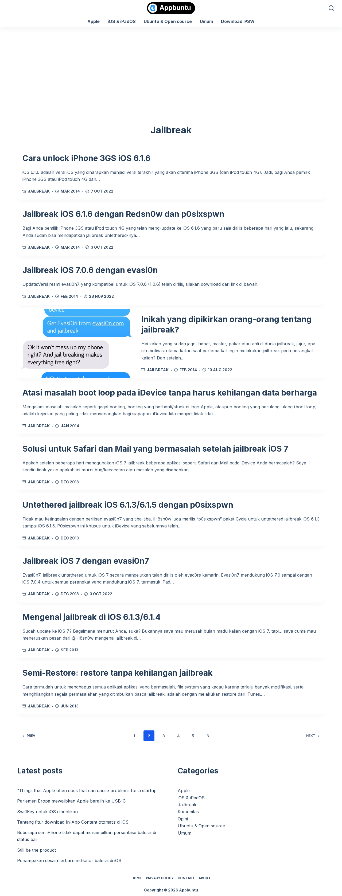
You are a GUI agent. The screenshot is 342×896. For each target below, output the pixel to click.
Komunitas (188, 811)
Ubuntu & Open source (168, 21)
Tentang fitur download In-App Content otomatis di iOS (73, 822)
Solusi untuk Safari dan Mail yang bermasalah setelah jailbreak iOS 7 (155, 448)
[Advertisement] (171, 66)
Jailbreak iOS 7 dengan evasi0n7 (85, 561)
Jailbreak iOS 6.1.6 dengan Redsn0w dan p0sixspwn (123, 214)
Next (310, 736)
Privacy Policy (160, 878)
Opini (183, 818)
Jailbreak (39, 191)
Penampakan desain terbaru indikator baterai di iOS (69, 860)
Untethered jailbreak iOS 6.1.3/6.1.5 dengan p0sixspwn (127, 505)
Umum (206, 21)
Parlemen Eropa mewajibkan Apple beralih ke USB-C (71, 801)
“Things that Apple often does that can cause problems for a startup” (87, 790)
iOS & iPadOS (122, 21)
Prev (31, 736)
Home (136, 878)
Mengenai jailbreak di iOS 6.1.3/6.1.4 (91, 617)
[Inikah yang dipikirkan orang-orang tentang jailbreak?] (76, 343)
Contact (186, 878)
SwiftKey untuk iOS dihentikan (47, 811)
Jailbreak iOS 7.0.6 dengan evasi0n (90, 270)
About (205, 878)
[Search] (331, 8)
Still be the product (36, 850)
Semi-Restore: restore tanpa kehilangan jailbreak (117, 673)
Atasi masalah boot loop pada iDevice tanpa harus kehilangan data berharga (169, 392)
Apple (93, 21)
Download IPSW (238, 21)
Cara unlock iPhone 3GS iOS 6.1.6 (86, 158)
